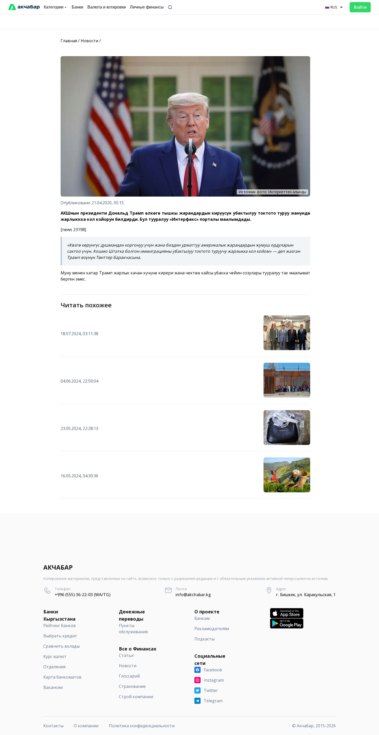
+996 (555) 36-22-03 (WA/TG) (82, 594)
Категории (53, 7)
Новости (89, 41)
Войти (360, 7)
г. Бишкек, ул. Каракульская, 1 (306, 594)
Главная (69, 41)
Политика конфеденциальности (142, 726)
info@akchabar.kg (193, 594)
